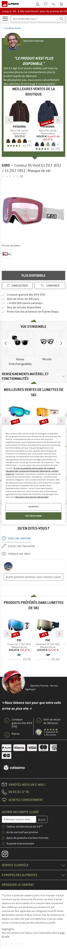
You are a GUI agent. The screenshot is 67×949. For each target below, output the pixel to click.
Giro (6, 165)
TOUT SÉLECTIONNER (33, 516)
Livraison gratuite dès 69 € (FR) (26, 294)
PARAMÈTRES (33, 507)
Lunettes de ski (12, 28)
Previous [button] (6, 343)
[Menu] (5, 18)
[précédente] (9, 120)
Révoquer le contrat (18, 885)
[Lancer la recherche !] (61, 19)
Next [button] (61, 343)
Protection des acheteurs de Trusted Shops (33, 311)
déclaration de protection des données (32, 497)
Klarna (15, 733)
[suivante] (58, 120)
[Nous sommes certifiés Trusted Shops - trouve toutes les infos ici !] (39, 732)
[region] (33, 474)
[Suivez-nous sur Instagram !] (7, 854)
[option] (33, 210)
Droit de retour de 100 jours (23, 299)
